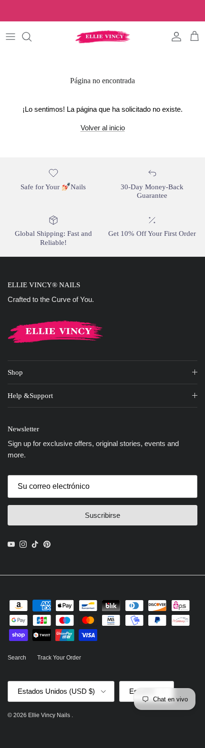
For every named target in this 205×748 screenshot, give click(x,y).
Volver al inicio (103, 128)
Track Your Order (59, 657)
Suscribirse (102, 515)
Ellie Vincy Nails (50, 715)
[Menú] (10, 36)
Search (17, 657)
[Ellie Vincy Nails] (102, 36)
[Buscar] (31, 36)
